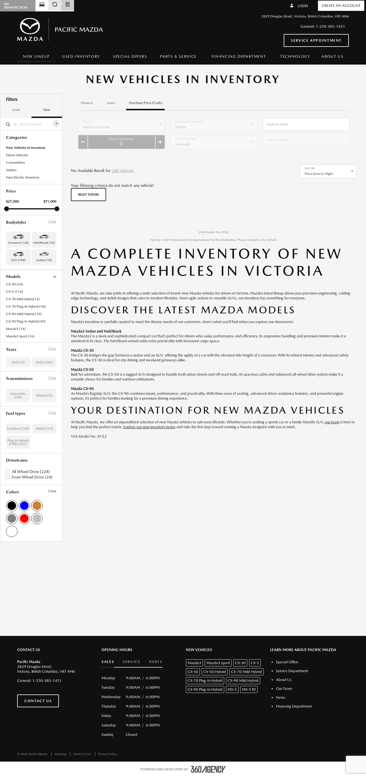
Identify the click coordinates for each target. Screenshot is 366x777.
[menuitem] (36, 57)
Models (13, 276)
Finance (87, 103)
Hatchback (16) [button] (44, 243)
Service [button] (131, 662)
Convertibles (15, 163)
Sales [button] (108, 662)
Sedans (11, 170)
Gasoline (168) (18, 428)
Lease (111, 103)
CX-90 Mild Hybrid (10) (23, 314)
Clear (52, 221)
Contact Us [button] (38, 701)
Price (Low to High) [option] (319, 174)
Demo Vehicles (17, 155)
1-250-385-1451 (330, 26)
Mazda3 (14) (15, 329)
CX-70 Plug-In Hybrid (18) (25, 306)
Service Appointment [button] (316, 40)
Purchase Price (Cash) (145, 103)
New (46, 110)
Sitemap (60, 754)
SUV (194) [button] (18, 260)
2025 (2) (18, 362)
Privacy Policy (107, 754)
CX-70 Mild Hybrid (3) (22, 299)
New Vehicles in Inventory (25, 148)
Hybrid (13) (44, 428)
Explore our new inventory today (149, 427)
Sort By (310, 168)
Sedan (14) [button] (44, 260)
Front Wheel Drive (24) (32, 477)
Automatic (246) (18, 395)
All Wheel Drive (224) (31, 472)
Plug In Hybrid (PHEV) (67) (18, 442)
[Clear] (56, 124)
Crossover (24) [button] (18, 243)
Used (16, 110)
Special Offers (130, 56)
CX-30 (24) (14, 284)
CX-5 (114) (14, 291)
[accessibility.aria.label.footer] (208, 769)
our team (332, 422)
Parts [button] (155, 662)
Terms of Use (82, 754)
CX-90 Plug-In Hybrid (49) (25, 321)
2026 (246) (44, 362)
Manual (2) (44, 395)
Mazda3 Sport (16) (20, 336)
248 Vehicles (123, 170)
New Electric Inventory (22, 177)
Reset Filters (88, 195)
